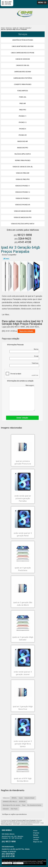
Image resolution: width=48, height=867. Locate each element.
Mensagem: (30, 385)
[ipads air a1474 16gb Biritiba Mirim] (22, 762)
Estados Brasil (29, 798)
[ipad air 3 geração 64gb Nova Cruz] (22, 690)
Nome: (36, 349)
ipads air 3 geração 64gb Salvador (22, 638)
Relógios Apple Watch (23, 154)
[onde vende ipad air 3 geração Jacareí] (22, 656)
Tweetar (6, 258)
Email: (36, 356)
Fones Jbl (22, 97)
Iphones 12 (22, 122)
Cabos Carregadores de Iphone (22, 53)
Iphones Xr (23, 135)
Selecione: (6, 798)
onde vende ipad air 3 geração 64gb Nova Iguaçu (23, 743)
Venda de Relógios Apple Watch (22, 224)
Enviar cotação (22, 418)
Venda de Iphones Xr (22, 205)
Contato (36, 839)
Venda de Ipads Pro (23, 179)
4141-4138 (8, 4)
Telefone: (35, 363)
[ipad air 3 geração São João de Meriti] (22, 586)
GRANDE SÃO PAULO (10, 801)
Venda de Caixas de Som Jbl (23, 167)
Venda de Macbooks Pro (23, 217)
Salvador (6, 809)
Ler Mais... (6, 314)
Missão (35, 835)
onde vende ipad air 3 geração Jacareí (23, 673)
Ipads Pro (22, 110)
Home (35, 830)
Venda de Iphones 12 (22, 192)
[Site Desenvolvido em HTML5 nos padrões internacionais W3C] (18, 863)
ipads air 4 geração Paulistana (23, 569)
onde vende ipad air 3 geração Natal (23, 534)
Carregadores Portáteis (22, 78)
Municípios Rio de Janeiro (11, 805)
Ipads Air (22, 103)
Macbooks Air (22, 141)
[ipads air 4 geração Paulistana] (22, 552)
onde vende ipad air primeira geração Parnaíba (23, 498)
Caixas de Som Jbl (22, 65)
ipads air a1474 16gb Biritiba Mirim (23, 780)
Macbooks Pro (22, 148)
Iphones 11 (22, 116)
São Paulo (14, 809)
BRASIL (14, 798)
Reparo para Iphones (22, 160)
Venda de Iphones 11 (22, 186)
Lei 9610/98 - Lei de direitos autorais (23, 824)
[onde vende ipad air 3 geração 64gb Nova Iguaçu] (22, 725)
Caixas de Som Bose (22, 59)
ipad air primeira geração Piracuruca (23, 462)
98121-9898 (24, 235)
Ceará (21, 798)
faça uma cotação (26, 331)
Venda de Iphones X (23, 198)
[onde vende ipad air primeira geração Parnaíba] (22, 480)
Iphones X (22, 129)
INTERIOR (22, 801)
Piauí (23, 805)
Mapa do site (37, 842)
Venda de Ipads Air (22, 173)
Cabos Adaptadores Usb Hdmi (22, 46)
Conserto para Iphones (22, 84)
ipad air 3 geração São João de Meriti (22, 604)
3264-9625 (24, 238)
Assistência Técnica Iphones (22, 40)
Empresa (36, 833)
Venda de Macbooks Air (22, 211)
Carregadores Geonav (22, 72)
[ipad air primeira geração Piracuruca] (22, 445)
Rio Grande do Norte (34, 805)
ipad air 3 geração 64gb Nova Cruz (23, 708)
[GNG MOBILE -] (24, 13)
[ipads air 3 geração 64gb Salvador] (22, 621)
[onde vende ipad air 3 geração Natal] (22, 517)
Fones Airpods (22, 91)
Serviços (22, 34)
